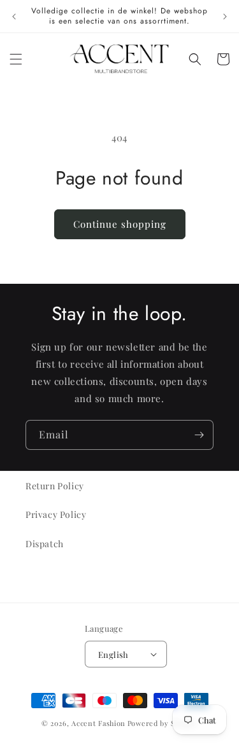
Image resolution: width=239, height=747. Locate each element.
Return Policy (54, 486)
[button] (16, 59)
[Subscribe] (199, 435)
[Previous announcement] (14, 17)
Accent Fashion (98, 723)
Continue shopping (119, 224)
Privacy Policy (55, 514)
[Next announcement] (225, 17)
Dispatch (44, 544)
